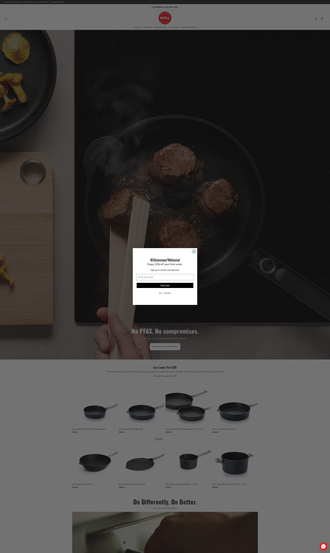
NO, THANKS (165, 293)
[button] (323, 546)
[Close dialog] (194, 251)
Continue (165, 285)
